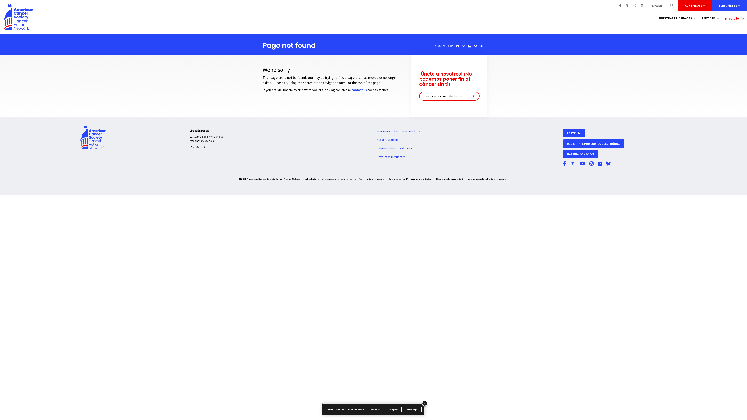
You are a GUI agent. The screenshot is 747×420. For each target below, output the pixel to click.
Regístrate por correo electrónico (594, 144)
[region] (373, 409)
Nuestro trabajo (387, 140)
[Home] (41, 17)
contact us (359, 90)
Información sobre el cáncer (395, 148)
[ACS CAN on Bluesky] (608, 163)
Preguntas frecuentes (390, 157)
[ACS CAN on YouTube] (582, 163)
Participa (708, 18)
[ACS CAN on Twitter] (627, 6)
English (657, 6)
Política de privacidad (371, 179)
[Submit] (473, 96)
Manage (412, 409)
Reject (393, 409)
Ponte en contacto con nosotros (398, 131)
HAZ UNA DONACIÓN (580, 154)
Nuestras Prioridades (675, 18)
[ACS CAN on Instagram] (634, 6)
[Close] (425, 403)
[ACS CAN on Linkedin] (641, 6)
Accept (376, 409)
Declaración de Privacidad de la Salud (410, 179)
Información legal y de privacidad (486, 179)
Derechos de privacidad (449, 179)
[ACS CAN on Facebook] (620, 6)
